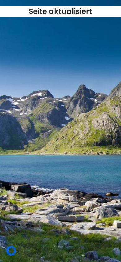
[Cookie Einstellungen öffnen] (11, 254)
